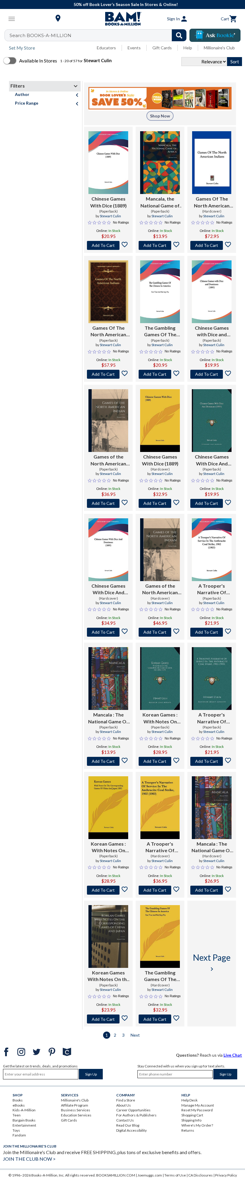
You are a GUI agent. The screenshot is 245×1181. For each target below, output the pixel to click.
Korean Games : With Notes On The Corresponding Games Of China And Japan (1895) (160, 718)
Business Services (75, 1110)
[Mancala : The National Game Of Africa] (108, 678)
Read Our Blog (127, 1125)
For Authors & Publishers (136, 1115)
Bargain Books (24, 1120)
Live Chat (232, 1055)
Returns (187, 1130)
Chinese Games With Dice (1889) (108, 202)
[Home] (122, 19)
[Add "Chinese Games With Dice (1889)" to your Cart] (108, 245)
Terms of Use (175, 1175)
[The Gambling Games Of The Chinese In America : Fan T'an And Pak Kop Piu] (160, 292)
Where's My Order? (197, 1125)
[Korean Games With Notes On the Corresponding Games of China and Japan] (108, 936)
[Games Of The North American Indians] (212, 162)
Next (135, 1035)
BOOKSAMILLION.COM (115, 1175)
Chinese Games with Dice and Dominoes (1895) (211, 331)
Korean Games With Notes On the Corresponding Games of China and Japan (108, 976)
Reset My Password (197, 1110)
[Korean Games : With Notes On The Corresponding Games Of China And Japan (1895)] (160, 678)
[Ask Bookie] (215, 35)
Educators (106, 47)
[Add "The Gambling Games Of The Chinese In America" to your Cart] (160, 374)
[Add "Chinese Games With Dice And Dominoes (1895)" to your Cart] (211, 503)
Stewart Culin (110, 216)
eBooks (19, 1105)
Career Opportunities (133, 1110)
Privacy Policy (226, 1175)
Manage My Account (197, 1105)
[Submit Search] (179, 35)
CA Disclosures (200, 1175)
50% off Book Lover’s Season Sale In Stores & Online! (126, 4)
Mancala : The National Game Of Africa (108, 718)
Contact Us (125, 1120)
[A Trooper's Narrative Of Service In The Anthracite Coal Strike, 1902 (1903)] (211, 550)
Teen (17, 1115)
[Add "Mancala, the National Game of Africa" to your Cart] (160, 245)
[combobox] (99, 35)
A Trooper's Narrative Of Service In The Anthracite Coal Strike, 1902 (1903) (211, 589)
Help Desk (189, 1100)
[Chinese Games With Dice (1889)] (108, 162)
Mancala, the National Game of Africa (160, 202)
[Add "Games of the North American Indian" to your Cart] (108, 503)
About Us (123, 1105)
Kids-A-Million (24, 1110)
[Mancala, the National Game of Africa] (160, 162)
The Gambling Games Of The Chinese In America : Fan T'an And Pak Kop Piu (160, 331)
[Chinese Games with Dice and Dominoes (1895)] (211, 292)
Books (18, 1100)
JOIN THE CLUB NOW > (29, 1159)
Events (134, 47)
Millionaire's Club (219, 47)
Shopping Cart (192, 1115)
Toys (16, 1130)
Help (187, 47)
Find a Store (125, 1100)
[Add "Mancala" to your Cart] (108, 761)
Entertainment (24, 1125)
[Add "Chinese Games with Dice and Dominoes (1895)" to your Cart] (211, 374)
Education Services (76, 1115)
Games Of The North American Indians (211, 202)
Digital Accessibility (131, 1130)
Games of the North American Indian (108, 460)
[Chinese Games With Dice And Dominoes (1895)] (211, 420)
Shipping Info (191, 1120)
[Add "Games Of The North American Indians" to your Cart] (211, 245)
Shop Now (160, 115)
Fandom (19, 1135)
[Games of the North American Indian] (108, 420)
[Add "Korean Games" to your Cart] (160, 761)
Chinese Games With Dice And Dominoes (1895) (211, 460)
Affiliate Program (74, 1105)
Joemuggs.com (149, 1175)
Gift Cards (162, 47)
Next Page (212, 962)
